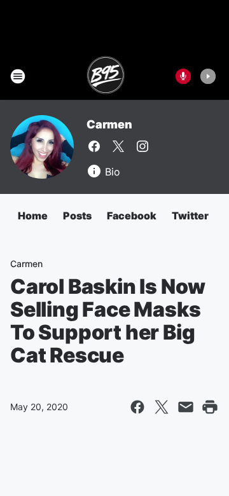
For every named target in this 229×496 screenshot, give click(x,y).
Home (33, 215)
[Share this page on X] (161, 407)
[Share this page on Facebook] (137, 407)
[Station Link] (106, 76)
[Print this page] (210, 407)
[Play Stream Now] (208, 76)
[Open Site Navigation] (17, 76)
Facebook (131, 215)
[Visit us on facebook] (94, 146)
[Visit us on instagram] (142, 146)
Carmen (109, 124)
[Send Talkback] (183, 76)
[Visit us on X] (118, 146)
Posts (77, 215)
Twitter (190, 215)
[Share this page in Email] (186, 407)
